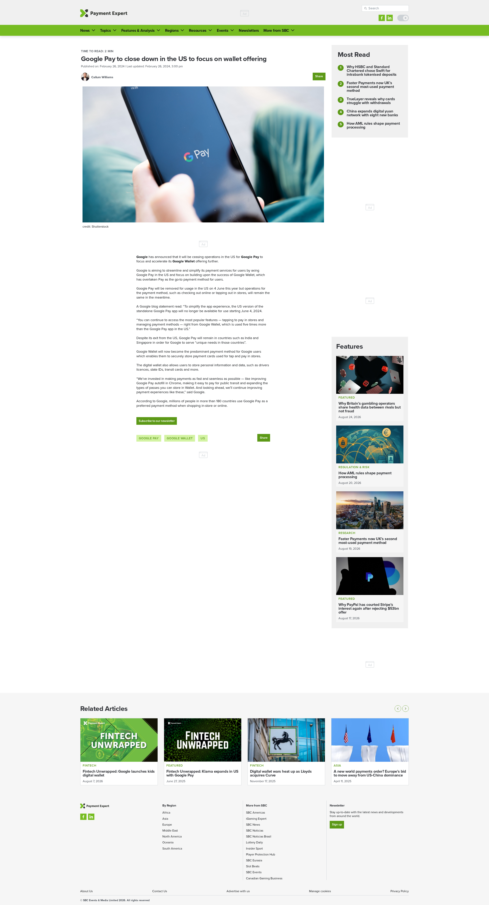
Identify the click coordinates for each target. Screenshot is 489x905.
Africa (166, 812)
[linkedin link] (389, 18)
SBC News (253, 824)
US (203, 438)
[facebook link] (382, 18)
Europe (167, 824)
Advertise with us (238, 891)
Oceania (167, 842)
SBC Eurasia (254, 860)
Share (319, 76)
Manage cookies (320, 891)
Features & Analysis (138, 30)
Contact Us (159, 891)
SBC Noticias (254, 830)
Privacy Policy (399, 891)
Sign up (337, 824)
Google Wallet (180, 438)
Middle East (170, 830)
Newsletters (249, 30)
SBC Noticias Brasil (258, 836)
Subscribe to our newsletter (157, 421)
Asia (165, 818)
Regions (172, 30)
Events (222, 30)
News (85, 30)
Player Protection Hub (260, 854)
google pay (149, 438)
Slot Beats (252, 866)
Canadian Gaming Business (264, 878)
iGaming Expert (256, 818)
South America (172, 848)
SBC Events (254, 872)
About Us (86, 891)
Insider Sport (254, 848)
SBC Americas (255, 812)
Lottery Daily (254, 842)
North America (172, 836)
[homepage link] (103, 13)
